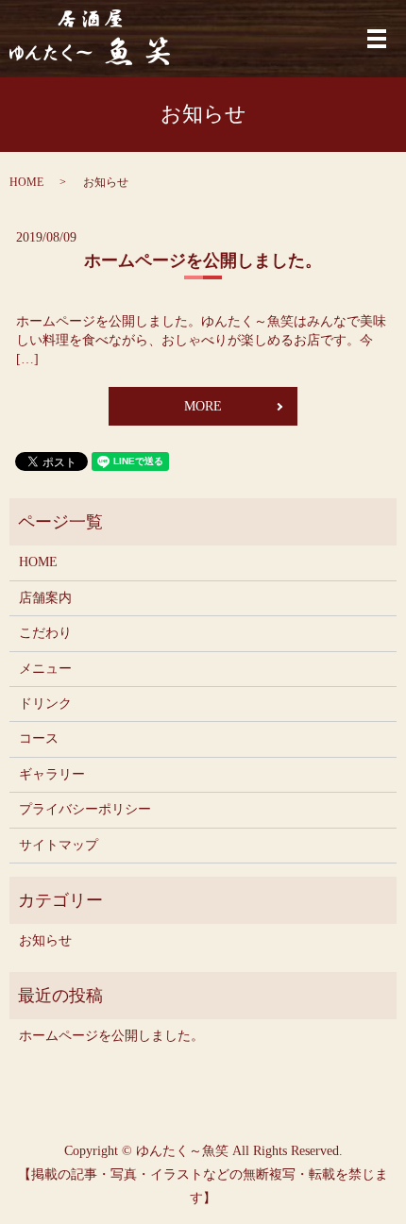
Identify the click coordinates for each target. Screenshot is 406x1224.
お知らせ (45, 940)
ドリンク (45, 703)
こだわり (45, 633)
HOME (26, 182)
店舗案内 (45, 598)
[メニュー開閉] (376, 38)
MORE (203, 406)
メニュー (45, 669)
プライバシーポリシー (85, 809)
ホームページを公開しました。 (203, 260)
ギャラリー (52, 774)
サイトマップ (58, 845)
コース (39, 738)
